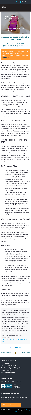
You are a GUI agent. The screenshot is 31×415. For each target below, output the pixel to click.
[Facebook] (1, 381)
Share (19, 347)
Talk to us (5, 339)
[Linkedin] (12, 381)
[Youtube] (16, 381)
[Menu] (28, 35)
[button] (17, 2)
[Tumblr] (20, 381)
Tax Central (11, 43)
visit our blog (6, 57)
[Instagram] (9, 381)
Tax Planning (20, 43)
